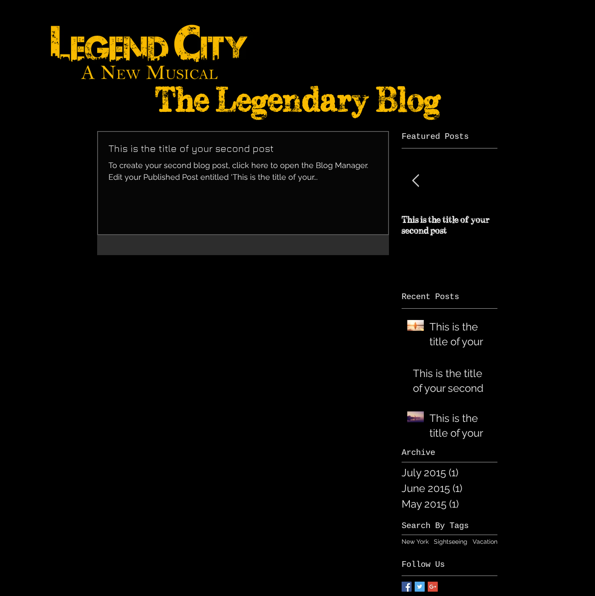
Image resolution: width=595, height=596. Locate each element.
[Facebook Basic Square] (407, 587)
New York (415, 541)
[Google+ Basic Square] (433, 587)
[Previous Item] (415, 181)
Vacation (485, 541)
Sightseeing (450, 541)
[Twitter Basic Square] (420, 587)
